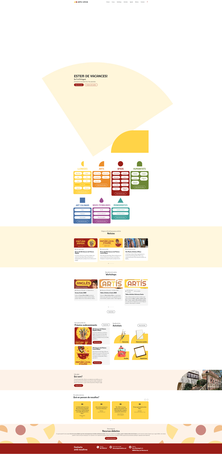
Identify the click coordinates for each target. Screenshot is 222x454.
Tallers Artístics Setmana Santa (134, 294)
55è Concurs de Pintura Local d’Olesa (99, 348)
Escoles (126, 358)
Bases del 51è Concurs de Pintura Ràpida (84, 252)
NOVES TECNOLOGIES (101, 205)
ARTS (101, 168)
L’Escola (107, 2)
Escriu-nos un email (117, 446)
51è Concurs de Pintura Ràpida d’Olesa (99, 329)
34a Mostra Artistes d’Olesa (133, 252)
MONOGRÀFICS (120, 205)
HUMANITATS (139, 168)
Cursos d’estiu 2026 (80, 293)
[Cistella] (147, 1)
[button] (108, 263)
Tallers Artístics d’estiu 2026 (108, 293)
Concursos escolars (141, 342)
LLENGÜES (82, 168)
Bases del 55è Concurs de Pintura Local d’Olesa (109, 252)
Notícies (136, 2)
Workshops (119, 2)
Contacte (142, 2)
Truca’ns (101, 446)
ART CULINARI (82, 205)
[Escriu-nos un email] (111, 447)
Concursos (125, 342)
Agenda (131, 2)
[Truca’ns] (98, 447)
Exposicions (143, 358)
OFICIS (120, 168)
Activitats (126, 2)
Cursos (113, 2)
